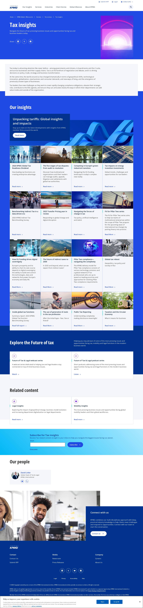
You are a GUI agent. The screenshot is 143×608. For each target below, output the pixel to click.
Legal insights (18, 406)
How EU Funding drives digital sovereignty (24, 260)
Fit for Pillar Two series (114, 211)
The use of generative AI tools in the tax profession (55, 313)
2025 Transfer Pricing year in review (55, 212)
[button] (22, 481)
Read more (19, 135)
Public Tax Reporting (82, 312)
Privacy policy (34, 449)
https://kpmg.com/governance (97, 591)
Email (32, 441)
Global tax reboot (112, 259)
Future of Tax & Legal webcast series (27, 360)
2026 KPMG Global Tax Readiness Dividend (21, 167)
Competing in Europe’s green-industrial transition (86, 167)
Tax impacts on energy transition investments (114, 167)
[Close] (140, 602)
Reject (102, 602)
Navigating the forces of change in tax (84, 212)
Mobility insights (81, 406)
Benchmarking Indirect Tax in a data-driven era (25, 212)
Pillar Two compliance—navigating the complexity (85, 260)
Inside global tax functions (24, 312)
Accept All (116, 602)
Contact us (96, 534)
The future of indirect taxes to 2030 (55, 260)
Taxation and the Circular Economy (115, 313)
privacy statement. (37, 606)
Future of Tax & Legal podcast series (89, 360)
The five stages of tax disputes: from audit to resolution (56, 167)
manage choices (17, 606)
